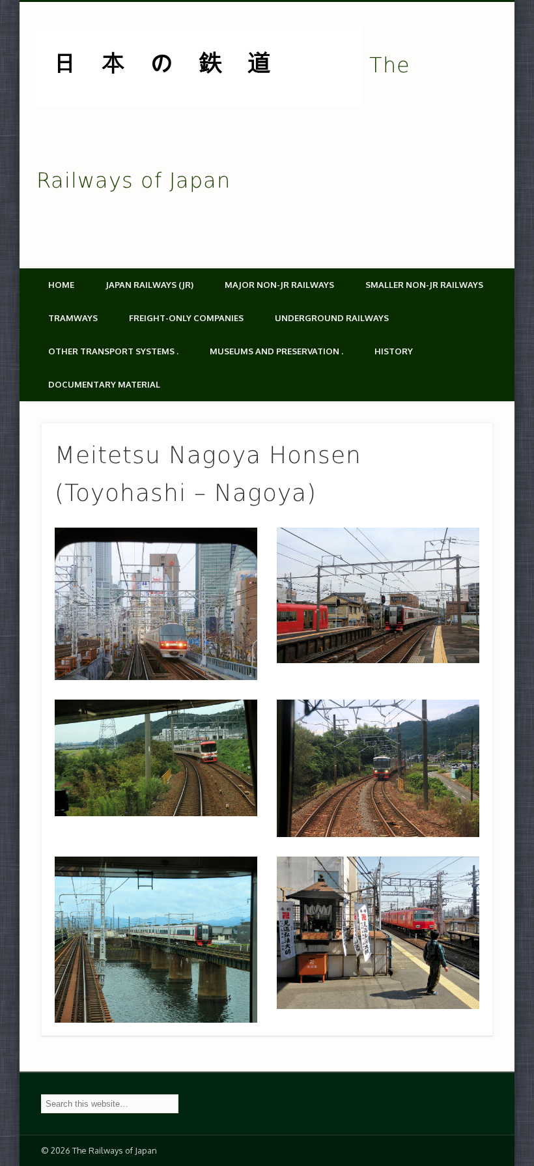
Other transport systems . (113, 351)
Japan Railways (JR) (149, 284)
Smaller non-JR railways (424, 284)
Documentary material (104, 384)
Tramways (73, 318)
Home (61, 284)
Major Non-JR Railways (279, 284)
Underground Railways (332, 318)
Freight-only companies (186, 318)
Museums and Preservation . (276, 351)
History (393, 351)
